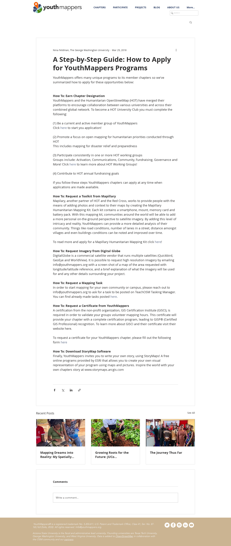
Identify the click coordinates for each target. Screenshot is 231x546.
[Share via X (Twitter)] (62, 390)
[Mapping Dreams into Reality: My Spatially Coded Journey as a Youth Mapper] (60, 432)
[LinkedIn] (185, 525)
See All (191, 412)
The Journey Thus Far (166, 453)
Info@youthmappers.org (88, 527)
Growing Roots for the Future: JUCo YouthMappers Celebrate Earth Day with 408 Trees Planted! (114, 455)
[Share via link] (79, 390)
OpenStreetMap (124, 536)
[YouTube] (191, 525)
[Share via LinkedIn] (71, 390)
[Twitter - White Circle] (167, 525)
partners (68, 539)
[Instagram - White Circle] (179, 525)
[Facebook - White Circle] (173, 525)
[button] (120, 7)
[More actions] (176, 50)
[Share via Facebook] (54, 390)
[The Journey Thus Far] (170, 432)
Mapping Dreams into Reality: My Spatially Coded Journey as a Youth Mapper (59, 455)
